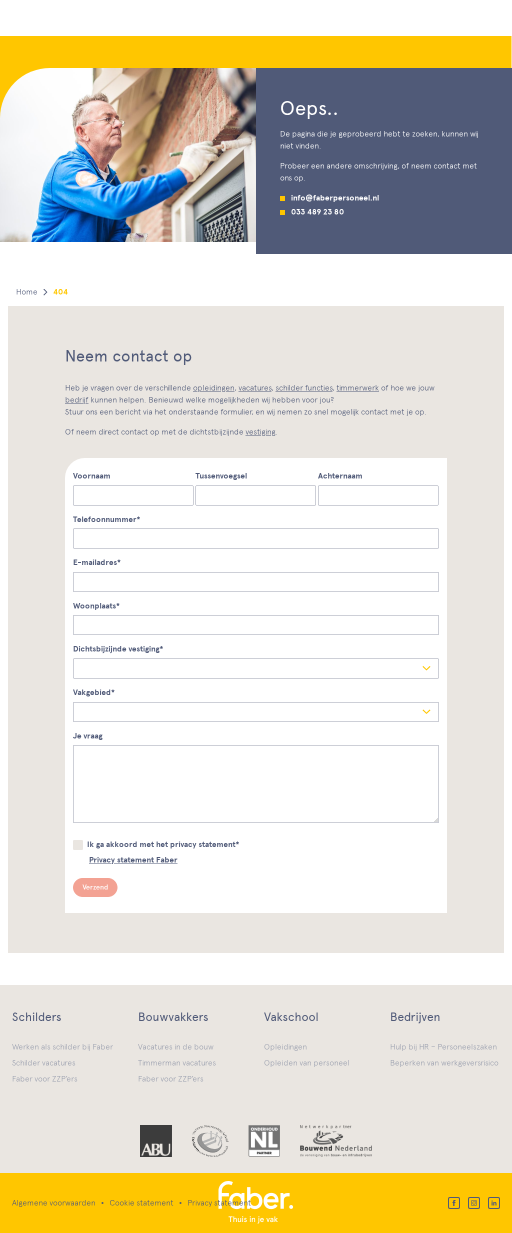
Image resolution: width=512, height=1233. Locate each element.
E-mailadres (97, 563)
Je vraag (87, 736)
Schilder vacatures (44, 1063)
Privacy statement (219, 1203)
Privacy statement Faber (133, 860)
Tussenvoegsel (221, 476)
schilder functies (304, 387)
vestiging (261, 431)
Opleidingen (285, 1047)
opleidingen (213, 387)
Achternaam (340, 476)
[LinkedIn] (494, 1203)
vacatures (255, 387)
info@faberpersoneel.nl (335, 198)
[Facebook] (454, 1203)
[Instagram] (474, 1203)
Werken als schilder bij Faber (62, 1047)
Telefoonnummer (106, 519)
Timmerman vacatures (177, 1063)
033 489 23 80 (317, 212)
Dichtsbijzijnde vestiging (118, 649)
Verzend (95, 887)
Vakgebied (94, 693)
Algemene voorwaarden (54, 1203)
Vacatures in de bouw (176, 1047)
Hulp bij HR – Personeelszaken (443, 1047)
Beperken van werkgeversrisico (444, 1063)
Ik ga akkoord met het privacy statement (163, 845)
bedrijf (76, 399)
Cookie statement (142, 1203)
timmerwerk (357, 387)
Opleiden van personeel (307, 1063)
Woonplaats (96, 606)
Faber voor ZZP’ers (45, 1079)
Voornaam (91, 476)
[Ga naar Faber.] (27, 292)
